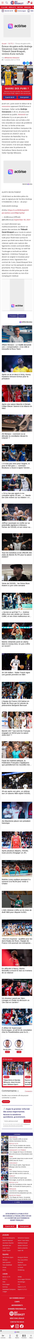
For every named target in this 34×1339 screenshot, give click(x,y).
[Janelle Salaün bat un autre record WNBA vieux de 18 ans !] (4, 1158)
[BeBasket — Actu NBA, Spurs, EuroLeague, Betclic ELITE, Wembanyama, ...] (17, 3)
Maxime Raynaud (8, 1240)
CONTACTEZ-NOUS (17, 1322)
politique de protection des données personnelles (16, 1125)
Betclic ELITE (9, 11)
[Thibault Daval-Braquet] (19, 1044)
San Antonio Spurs (8, 1257)
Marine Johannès (23, 1248)
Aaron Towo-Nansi (23, 1240)
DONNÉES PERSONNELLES (17, 1309)
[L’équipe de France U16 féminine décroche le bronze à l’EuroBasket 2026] (4, 1152)
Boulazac (20, 1262)
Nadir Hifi (20, 1250)
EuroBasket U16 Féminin (17, 1150)
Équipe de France (15, 1195)
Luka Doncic (6, 1248)
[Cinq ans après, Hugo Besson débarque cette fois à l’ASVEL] (4, 1165)
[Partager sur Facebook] (24, 63)
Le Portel (20, 1267)
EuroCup (12, 1176)
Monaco (5, 1260)
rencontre (6, 106)
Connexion (28, 1091)
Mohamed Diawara (23, 1238)
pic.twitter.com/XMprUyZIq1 (13, 213)
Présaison (12, 1189)
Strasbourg (21, 1270)
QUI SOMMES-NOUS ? (17, 1298)
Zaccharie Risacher (8, 1243)
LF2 (19, 1284)
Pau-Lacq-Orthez (23, 1260)
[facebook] (22, 1326)
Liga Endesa (13, 1137)
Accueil (4, 44)
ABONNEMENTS (17, 1305)
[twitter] (12, 1326)
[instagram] (17, 1326)
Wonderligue (21, 1282)
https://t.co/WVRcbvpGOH (18, 210)
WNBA (11, 1156)
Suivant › (22, 316)
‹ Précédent (13, 316)
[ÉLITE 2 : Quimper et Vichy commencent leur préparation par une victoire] (4, 1191)
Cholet (4, 1267)
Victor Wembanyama (9, 1238)
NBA (32, 11)
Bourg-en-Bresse (23, 1257)
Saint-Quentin (7, 1262)
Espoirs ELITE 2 (22, 1289)
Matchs (20, 7)
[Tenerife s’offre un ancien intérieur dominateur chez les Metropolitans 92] (4, 1139)
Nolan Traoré (6, 1250)
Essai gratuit (24, 97)
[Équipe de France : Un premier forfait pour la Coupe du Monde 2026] (4, 1197)
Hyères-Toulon (22, 1265)
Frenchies (27, 7)
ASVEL (4, 1270)
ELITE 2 (11, 44)
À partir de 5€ (9, 97)
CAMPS (17, 1302)
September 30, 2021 (22, 220)
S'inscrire (27, 1121)
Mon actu (12, 7)
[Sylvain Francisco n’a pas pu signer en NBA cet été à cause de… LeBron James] (4, 1171)
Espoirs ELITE (22, 1287)
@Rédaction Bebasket (12, 58)
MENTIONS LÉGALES (17, 1318)
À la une (4, 7)
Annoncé (21, 114)
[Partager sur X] (27, 63)
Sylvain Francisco (23, 1245)
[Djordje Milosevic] (7, 1044)
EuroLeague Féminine (24, 1279)
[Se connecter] (31, 3)
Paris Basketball (7, 1265)
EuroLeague (22, 11)
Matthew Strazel (22, 1243)
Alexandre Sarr (7, 1245)
